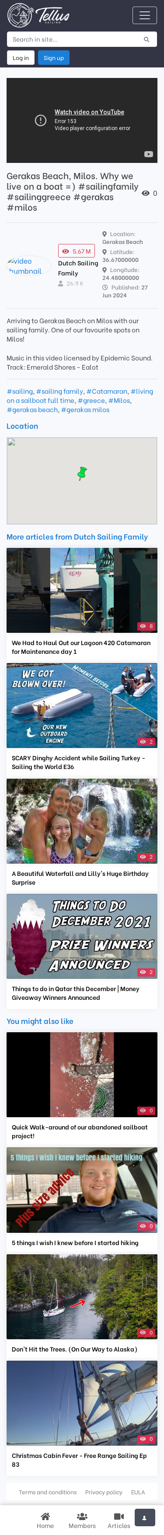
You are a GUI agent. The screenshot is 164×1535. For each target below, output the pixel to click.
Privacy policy (103, 1492)
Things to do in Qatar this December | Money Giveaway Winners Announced (76, 993)
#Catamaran (106, 390)
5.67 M (82, 250)
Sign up (54, 57)
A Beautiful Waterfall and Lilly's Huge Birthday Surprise (80, 877)
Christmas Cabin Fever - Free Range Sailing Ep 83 (79, 1459)
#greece (91, 400)
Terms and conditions (48, 1492)
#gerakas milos (85, 409)
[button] (82, 473)
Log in (21, 57)
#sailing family (59, 390)
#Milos (119, 400)
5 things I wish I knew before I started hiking (75, 1242)
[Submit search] (146, 39)
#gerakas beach (32, 409)
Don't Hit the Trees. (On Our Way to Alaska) (74, 1348)
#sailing (20, 390)
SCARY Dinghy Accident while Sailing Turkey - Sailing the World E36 (78, 762)
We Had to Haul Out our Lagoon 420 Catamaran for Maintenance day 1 (81, 647)
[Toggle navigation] (145, 15)
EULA (138, 1492)
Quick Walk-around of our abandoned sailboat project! (80, 1131)
